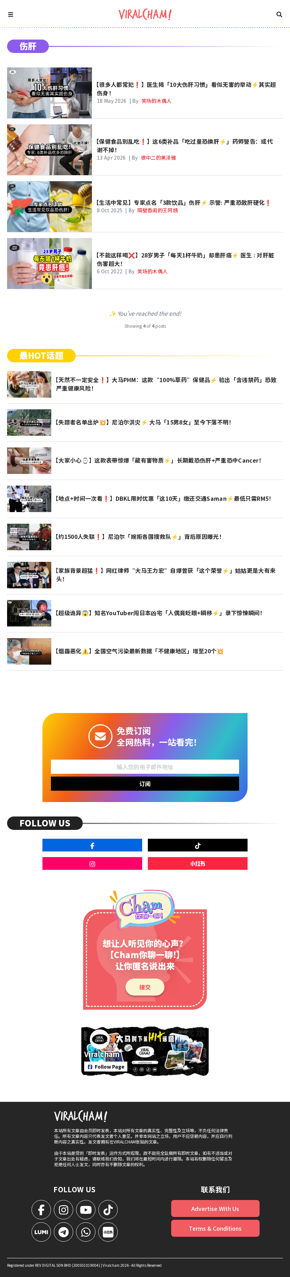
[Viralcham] (145, 14)
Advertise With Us (215, 1208)
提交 (145, 987)
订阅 (145, 783)
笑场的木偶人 (156, 100)
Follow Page (109, 1066)
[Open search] (279, 14)
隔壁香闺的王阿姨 (157, 210)
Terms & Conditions (215, 1228)
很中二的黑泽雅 (158, 157)
